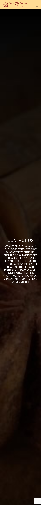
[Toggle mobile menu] (37, 6)
